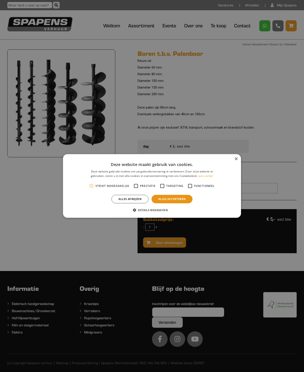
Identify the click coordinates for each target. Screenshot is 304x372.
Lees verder (205, 176)
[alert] (152, 186)
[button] (152, 210)
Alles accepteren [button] (172, 199)
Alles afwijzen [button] (130, 199)
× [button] (236, 159)
